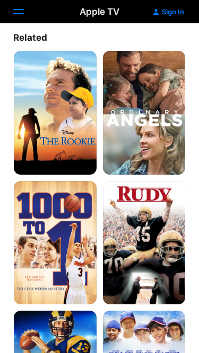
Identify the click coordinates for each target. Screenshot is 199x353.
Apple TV (99, 11)
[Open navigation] (25, 11)
